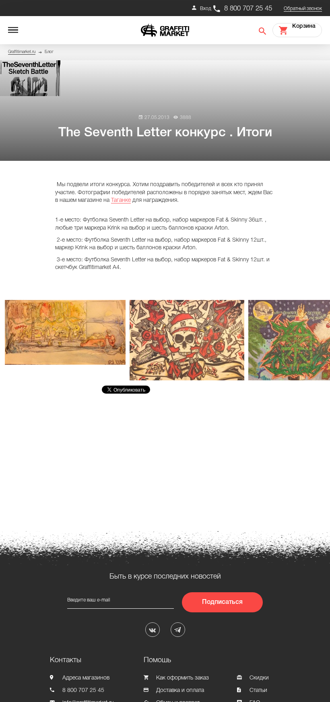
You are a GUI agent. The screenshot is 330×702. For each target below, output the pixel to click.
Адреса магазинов (85, 678)
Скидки (259, 678)
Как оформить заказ (182, 678)
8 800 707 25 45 (248, 9)
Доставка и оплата (180, 690)
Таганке (121, 200)
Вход (205, 8)
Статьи (258, 690)
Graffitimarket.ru (21, 52)
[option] (67, 332)
